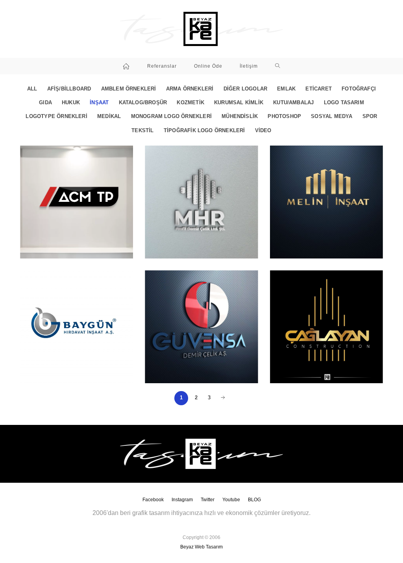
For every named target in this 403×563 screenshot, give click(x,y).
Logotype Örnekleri (56, 116)
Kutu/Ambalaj (293, 102)
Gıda (45, 102)
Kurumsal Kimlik (238, 102)
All (32, 89)
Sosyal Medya (331, 116)
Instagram (182, 499)
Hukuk (71, 102)
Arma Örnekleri (190, 89)
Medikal (109, 116)
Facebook (153, 499)
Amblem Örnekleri (128, 89)
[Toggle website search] (277, 66)
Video (263, 130)
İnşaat (99, 102)
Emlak (286, 89)
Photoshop (284, 116)
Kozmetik (190, 102)
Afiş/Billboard (69, 89)
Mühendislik (240, 116)
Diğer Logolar (245, 89)
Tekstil (142, 130)
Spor (369, 116)
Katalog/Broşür (143, 102)
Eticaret (318, 89)
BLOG (254, 499)
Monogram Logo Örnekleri (171, 116)
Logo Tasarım (344, 102)
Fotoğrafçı (359, 89)
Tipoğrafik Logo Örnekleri (204, 130)
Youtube (231, 499)
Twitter (207, 499)
